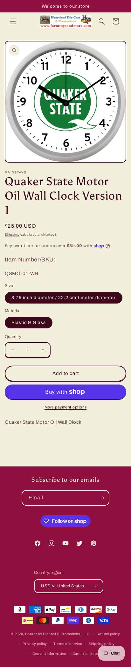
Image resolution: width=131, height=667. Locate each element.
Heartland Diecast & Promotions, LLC (57, 634)
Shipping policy (102, 644)
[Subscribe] (102, 498)
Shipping (12, 234)
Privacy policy (35, 644)
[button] (13, 21)
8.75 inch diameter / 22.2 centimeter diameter (63, 297)
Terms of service (67, 644)
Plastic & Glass (28, 322)
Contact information (49, 654)
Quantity (13, 336)
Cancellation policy (88, 654)
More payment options (66, 407)
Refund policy (108, 634)
